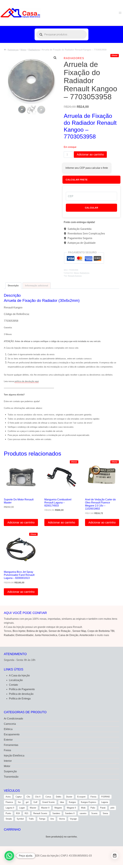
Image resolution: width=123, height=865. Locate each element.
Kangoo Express (88, 802)
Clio (28, 797)
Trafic (31, 819)
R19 (18, 813)
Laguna (104, 802)
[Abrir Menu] (120, 12)
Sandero (56, 813)
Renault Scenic (40, 813)
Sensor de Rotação (59, 631)
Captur (19, 797)
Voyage (73, 819)
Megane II (71, 808)
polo (112, 808)
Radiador (9, 635)
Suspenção (10, 771)
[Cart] (114, 855)
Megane (58, 808)
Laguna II (10, 808)
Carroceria (10, 723)
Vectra (62, 819)
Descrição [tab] (13, 285)
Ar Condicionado (13, 718)
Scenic (94, 813)
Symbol (20, 819)
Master (33, 808)
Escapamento (12, 734)
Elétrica (8, 729)
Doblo (58, 797)
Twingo (42, 819)
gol (27, 802)
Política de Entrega (20, 698)
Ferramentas (11, 745)
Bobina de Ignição (37, 631)
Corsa (48, 797)
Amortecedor (86, 635)
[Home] (5, 50)
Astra (8, 797)
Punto (8, 813)
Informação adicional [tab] (36, 285)
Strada (9, 819)
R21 (26, 813)
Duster (69, 797)
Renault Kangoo (75, 276)
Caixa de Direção (68, 635)
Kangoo (72, 802)
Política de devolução (21, 694)
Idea (62, 802)
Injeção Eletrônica (14, 755)
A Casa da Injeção (19, 675)
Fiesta (93, 797)
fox (19, 802)
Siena (105, 813)
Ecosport (81, 797)
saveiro (83, 813)
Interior (8, 760)
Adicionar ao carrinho (90, 154)
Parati (103, 808)
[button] (55, 58)
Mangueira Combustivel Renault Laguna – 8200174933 (57, 502)
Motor (76, 273)
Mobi (83, 808)
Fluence (9, 802)
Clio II (38, 797)
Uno (52, 819)
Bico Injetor (19, 631)
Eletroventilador (24, 635)
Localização (16, 680)
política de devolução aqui (27, 381)
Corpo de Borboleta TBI (100, 631)
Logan (22, 808)
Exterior (8, 739)
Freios (7, 750)
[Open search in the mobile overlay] (61, 34)
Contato (13, 684)
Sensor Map (79, 631)
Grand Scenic (48, 802)
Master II (45, 808)
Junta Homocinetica (46, 635)
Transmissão (11, 776)
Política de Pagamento (22, 689)
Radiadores (74, 58)
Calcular (91, 207)
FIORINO (105, 797)
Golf (35, 802)
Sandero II (70, 813)
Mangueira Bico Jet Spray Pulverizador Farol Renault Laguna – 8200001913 (19, 575)
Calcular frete (76, 179)
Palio (92, 808)
